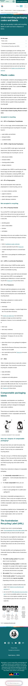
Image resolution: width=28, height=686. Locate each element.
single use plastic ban (8, 315)
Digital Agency (11, 655)
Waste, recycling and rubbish (19, 10)
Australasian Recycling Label (9, 623)
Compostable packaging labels (8, 43)
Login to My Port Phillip (22, 1)
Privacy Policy (14, 647)
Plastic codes (4, 40)
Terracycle (20, 246)
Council (2, 1)
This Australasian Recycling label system (14, 530)
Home (2, 10)
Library (7, 1)
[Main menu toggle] (19, 6)
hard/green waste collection (13, 244)
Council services (8, 10)
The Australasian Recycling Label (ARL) (10, 46)
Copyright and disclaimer (14, 650)
